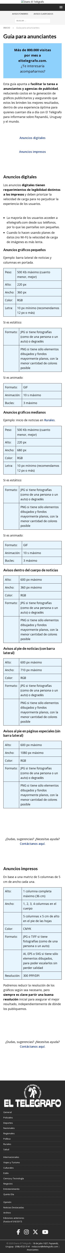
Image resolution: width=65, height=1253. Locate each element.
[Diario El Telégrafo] (32, 1)
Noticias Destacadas (13, 1207)
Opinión (7, 1202)
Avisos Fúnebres (20, 14)
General (7, 1112)
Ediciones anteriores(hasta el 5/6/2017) (13, 1219)
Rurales (49, 420)
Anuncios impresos (32, 152)
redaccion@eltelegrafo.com (45, 1246)
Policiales (8, 1117)
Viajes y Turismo (11, 1162)
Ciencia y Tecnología (13, 1178)
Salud (6, 1149)
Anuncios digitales (33, 138)
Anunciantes (32, 1249)
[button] (60, 7)
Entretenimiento (11, 1188)
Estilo (6, 1173)
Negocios (8, 1183)
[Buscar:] (32, 20)
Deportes (8, 1122)
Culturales (8, 1167)
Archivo (7, 1212)
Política (6, 1138)
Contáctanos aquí (32, 844)
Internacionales (11, 1157)
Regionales (9, 1133)
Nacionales (9, 1128)
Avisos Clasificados (43, 14)
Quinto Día (8, 1194)
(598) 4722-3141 (22, 1246)
